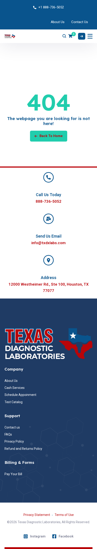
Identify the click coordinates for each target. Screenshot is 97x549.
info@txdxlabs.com (48, 243)
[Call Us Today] (48, 177)
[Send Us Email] (48, 219)
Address (48, 277)
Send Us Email (49, 236)
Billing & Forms (19, 462)
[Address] (48, 260)
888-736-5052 (48, 201)
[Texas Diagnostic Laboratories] (10, 36)
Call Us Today (48, 194)
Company (14, 369)
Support (12, 415)
